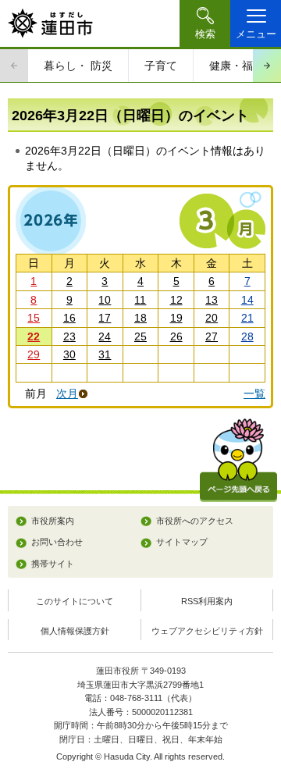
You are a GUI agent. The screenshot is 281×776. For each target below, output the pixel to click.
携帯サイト (52, 563)
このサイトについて (74, 601)
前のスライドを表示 (14, 65)
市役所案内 (52, 520)
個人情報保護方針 (75, 630)
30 (69, 354)
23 (69, 336)
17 (104, 317)
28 (247, 336)
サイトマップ (182, 541)
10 (104, 300)
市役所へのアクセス (194, 520)
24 (104, 336)
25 (140, 336)
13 (211, 300)
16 (69, 317)
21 (247, 317)
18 (140, 317)
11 (140, 300)
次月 (67, 394)
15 (33, 317)
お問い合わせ (57, 541)
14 (247, 300)
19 (176, 317)
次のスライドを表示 (267, 65)
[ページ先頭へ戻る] (238, 460)
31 (104, 354)
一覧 (254, 393)
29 (33, 354)
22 (33, 336)
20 (211, 317)
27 (211, 336)
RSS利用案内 (207, 601)
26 (176, 336)
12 (176, 300)
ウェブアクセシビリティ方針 (207, 630)
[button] (205, 23)
